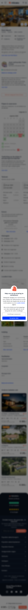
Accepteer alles (14, 318)
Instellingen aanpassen (14, 314)
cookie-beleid (21, 303)
